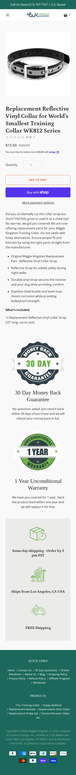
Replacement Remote (22, 709)
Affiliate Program (59, 678)
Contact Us (25, 670)
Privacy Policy (17, 678)
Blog (42, 674)
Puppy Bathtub (52, 705)
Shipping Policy (58, 674)
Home (11, 670)
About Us (30, 674)
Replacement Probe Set (23, 713)
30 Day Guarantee (46, 670)
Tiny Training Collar (27, 705)
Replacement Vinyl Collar (54, 709)
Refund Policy (37, 678)
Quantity (12, 165)
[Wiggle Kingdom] (38, 14)
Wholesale (39, 682)
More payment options (38, 203)
